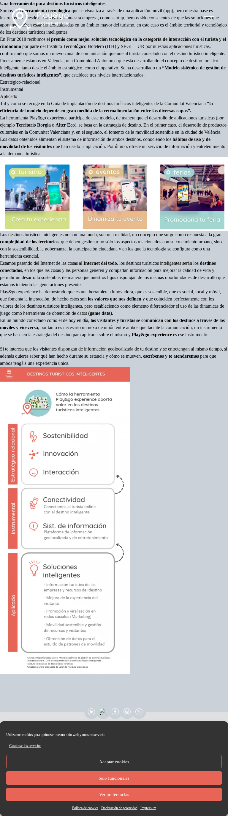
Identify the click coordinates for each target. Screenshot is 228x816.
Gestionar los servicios (25, 746)
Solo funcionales (114, 778)
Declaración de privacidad (119, 808)
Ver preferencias (114, 794)
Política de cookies (85, 808)
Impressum (148, 808)
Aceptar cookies (114, 761)
